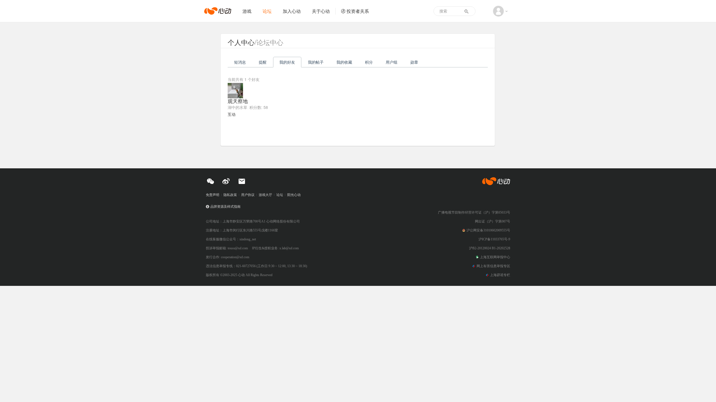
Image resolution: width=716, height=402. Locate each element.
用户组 (391, 62)
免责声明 (212, 195)
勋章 (414, 62)
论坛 (267, 11)
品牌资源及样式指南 (225, 207)
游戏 (246, 11)
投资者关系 (358, 11)
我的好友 (287, 62)
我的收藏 (344, 62)
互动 (231, 114)
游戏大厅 (265, 195)
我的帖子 (316, 62)
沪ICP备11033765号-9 (494, 239)
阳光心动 (294, 195)
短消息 (240, 62)
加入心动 (292, 11)
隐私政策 (230, 195)
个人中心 (241, 42)
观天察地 (238, 100)
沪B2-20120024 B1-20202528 (489, 248)
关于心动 (321, 11)
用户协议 (248, 195)
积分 (369, 62)
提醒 (263, 62)
